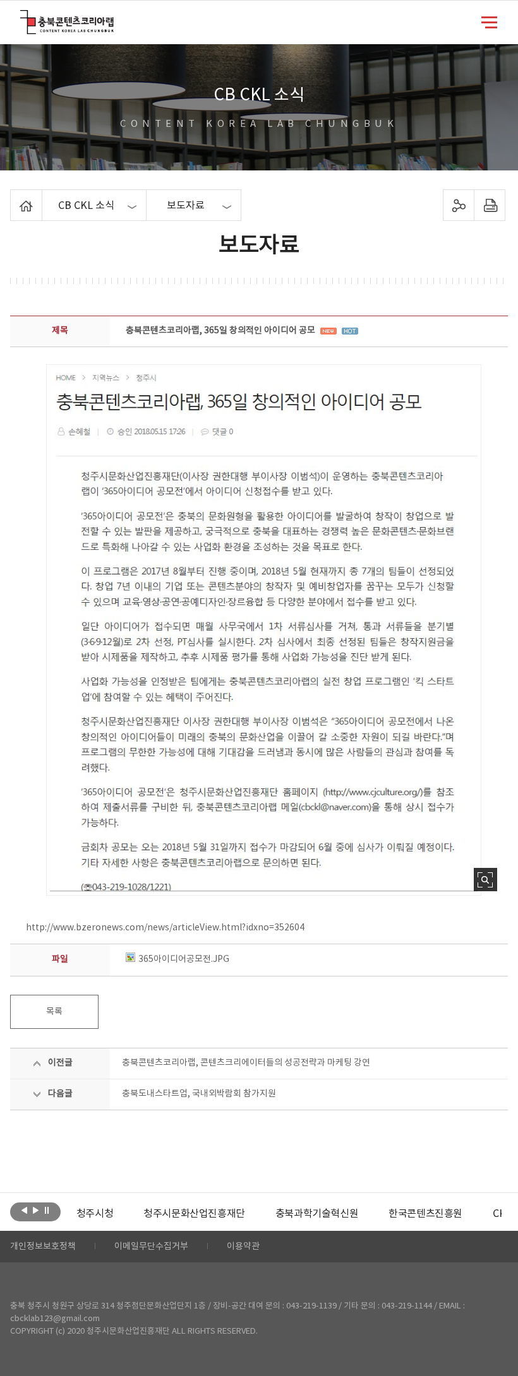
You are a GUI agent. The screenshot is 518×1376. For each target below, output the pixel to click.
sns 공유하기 (458, 205)
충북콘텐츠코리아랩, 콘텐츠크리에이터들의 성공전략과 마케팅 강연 (246, 1063)
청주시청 (94, 1213)
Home (13, 197)
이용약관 (243, 1247)
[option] (94, 1213)
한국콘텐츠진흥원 (425, 1213)
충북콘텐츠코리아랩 (23, 17)
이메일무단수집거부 (151, 1247)
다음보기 (35, 1210)
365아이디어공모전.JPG (183, 959)
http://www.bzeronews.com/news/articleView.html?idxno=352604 (165, 928)
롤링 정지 (47, 1210)
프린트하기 (489, 205)
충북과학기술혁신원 (316, 1213)
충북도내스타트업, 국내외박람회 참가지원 (199, 1094)
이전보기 (24, 1210)
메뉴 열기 (489, 21)
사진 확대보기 (485, 879)
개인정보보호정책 (43, 1247)
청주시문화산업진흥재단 (194, 1213)
